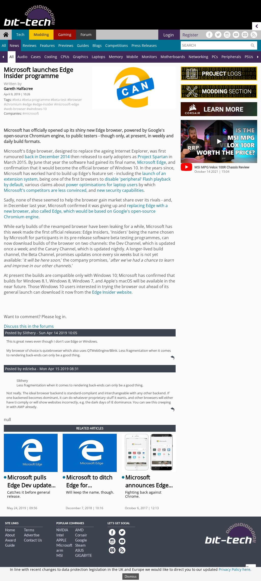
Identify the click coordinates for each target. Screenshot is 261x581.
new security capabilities (120, 190)
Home (10, 530)
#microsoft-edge (66, 104)
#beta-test (59, 99)
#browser (74, 99)
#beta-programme (36, 99)
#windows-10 (37, 108)
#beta (16, 99)
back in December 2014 (47, 156)
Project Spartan (153, 156)
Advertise (32, 535)
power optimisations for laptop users (102, 184)
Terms (29, 530)
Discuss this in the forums (29, 326)
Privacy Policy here (234, 569)
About (10, 535)
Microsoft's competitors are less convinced (45, 190)
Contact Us (33, 540)
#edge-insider (43, 104)
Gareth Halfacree (18, 88)
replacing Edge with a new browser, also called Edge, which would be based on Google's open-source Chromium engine (86, 211)
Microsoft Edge (151, 162)
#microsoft (30, 113)
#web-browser (15, 108)
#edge (27, 104)
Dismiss (131, 576)
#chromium (13, 104)
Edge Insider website (112, 292)
